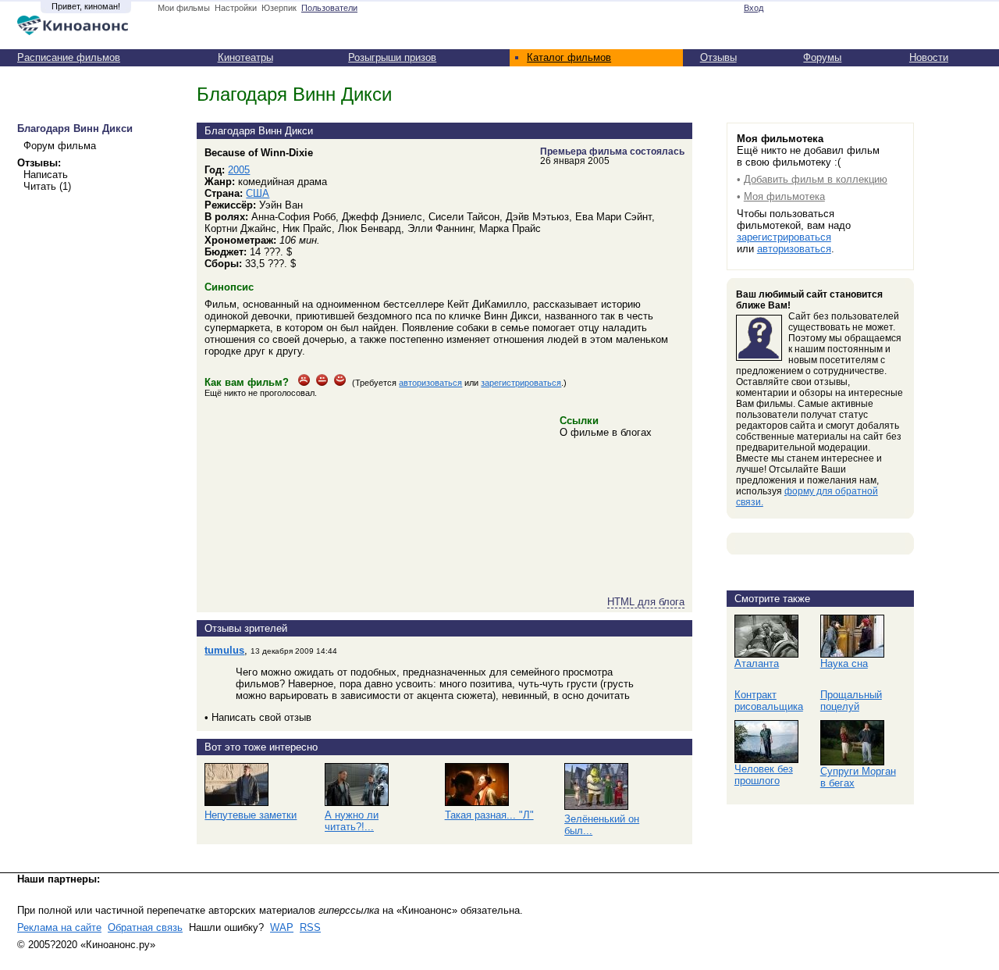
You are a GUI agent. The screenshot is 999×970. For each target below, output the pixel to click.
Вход (753, 7)
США (257, 193)
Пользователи (329, 7)
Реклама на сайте (59, 927)
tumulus (224, 650)
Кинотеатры (245, 57)
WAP (281, 927)
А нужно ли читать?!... (352, 821)
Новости (928, 57)
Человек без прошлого (763, 774)
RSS (310, 927)
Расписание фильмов (68, 57)
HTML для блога (645, 602)
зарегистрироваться (521, 382)
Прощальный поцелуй (851, 700)
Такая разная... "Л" (489, 815)
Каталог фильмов (569, 57)
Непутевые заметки (250, 815)
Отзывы (718, 57)
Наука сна (844, 663)
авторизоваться (430, 382)
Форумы (822, 57)
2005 (239, 170)
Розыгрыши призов (392, 57)
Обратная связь (145, 927)
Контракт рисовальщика (768, 700)
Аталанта (756, 663)
